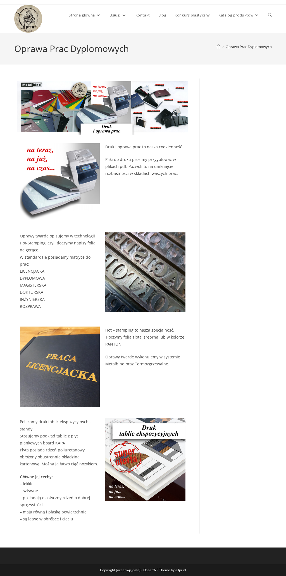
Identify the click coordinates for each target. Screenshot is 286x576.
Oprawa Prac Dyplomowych (249, 46)
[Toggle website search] (270, 15)
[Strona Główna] (218, 46)
